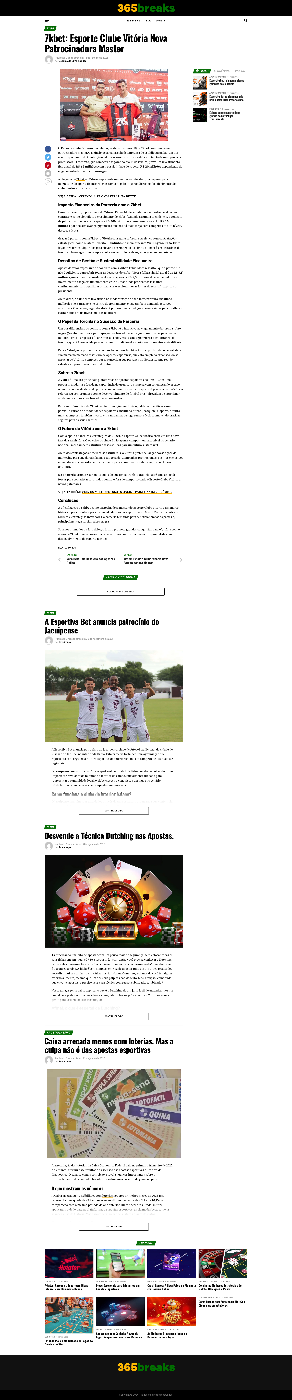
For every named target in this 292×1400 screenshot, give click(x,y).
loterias (107, 1196)
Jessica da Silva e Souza (73, 61)
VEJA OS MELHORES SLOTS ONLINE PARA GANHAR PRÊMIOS (127, 492)
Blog (148, 20)
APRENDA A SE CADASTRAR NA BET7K (107, 196)
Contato (160, 20)
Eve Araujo (65, 642)
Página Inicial (134, 20)
